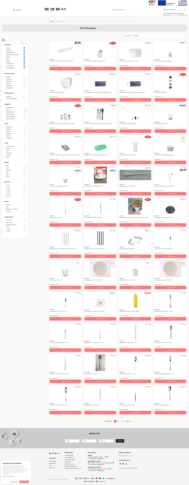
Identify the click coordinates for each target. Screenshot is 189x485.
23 (122, 421)
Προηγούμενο (109, 421)
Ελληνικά (172, 9)
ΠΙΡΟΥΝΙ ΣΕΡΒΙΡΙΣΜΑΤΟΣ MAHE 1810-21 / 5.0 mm (164, 373)
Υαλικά (8, 48)
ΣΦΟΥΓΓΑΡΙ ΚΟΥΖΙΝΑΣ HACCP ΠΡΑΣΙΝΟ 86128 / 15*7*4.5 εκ (96, 154)
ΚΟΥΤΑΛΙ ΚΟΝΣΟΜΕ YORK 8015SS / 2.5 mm (163, 405)
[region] (15, 58)
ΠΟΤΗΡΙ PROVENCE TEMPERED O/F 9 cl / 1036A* (59, 186)
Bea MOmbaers (10, 107)
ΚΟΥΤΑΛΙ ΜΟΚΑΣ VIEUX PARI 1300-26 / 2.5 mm (164, 248)
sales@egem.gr (100, 464)
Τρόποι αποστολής (69, 457)
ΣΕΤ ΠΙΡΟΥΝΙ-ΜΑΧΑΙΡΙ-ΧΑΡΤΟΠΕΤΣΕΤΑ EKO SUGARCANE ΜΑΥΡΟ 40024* (99, 123)
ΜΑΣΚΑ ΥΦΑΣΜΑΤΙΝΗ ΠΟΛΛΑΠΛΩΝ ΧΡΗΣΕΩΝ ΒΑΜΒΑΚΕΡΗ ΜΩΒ (132, 92)
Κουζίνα (8, 61)
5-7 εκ (7, 185)
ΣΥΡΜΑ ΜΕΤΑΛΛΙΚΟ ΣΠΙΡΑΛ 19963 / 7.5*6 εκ (163, 217)
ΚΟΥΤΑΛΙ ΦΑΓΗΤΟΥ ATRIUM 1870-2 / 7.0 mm (163, 342)
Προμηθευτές (52, 463)
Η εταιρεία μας (53, 461)
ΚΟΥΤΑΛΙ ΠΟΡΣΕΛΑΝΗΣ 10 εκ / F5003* (127, 186)
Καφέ (7, 168)
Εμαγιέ (8, 157)
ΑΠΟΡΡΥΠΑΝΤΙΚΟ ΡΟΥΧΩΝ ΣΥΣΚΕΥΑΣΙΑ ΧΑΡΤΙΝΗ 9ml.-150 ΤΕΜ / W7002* (134, 217)
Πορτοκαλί (8, 170)
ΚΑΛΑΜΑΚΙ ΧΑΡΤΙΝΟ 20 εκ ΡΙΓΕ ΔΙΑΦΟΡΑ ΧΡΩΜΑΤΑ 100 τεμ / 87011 (63, 248)
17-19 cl (8, 231)
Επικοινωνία (52, 467)
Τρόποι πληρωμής (69, 455)
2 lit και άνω (9, 220)
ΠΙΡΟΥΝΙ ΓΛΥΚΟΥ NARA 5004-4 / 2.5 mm (127, 405)
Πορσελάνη (9, 50)
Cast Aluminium (10, 146)
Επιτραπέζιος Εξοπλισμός (12, 54)
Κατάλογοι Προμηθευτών (71, 466)
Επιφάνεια (8, 129)
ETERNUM (8, 79)
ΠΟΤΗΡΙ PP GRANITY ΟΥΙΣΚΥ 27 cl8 (56, 280)
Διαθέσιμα (8, 96)
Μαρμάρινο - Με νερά (11, 209)
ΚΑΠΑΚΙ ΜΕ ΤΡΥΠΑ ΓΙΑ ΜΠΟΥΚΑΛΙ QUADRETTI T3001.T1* (95, 61)
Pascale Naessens (10, 118)
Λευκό (7, 176)
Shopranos (65, 479)
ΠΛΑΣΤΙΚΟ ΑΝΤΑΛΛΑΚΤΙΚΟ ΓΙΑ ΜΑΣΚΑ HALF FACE (129, 61)
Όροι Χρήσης (68, 461)
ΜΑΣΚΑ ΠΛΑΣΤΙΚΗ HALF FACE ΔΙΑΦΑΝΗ (127, 248)
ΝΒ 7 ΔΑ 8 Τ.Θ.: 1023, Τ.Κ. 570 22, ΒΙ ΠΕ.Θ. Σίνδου (100, 463)
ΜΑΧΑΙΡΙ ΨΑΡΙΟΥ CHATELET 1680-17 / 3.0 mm (128, 342)
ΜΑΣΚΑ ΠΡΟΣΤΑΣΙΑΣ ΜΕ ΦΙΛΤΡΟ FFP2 (57, 92)
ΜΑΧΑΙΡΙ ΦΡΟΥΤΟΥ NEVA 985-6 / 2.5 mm (93, 405)
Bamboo (8, 148)
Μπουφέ (8, 57)
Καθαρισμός (23, 43)
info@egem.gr (100, 458)
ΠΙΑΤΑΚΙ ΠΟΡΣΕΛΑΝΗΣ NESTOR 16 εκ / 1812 (163, 280)
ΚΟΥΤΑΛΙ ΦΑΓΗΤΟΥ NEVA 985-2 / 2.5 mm (128, 373)
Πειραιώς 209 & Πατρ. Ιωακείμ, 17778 (97, 457)
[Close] (3, 40)
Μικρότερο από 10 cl (11, 224)
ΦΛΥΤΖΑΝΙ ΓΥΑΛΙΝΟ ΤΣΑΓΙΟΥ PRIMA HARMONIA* (94, 186)
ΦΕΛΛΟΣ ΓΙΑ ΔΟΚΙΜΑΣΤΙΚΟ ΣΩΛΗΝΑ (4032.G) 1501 (164, 186)
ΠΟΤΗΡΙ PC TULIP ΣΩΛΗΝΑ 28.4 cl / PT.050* (128, 154)
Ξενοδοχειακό (9, 63)
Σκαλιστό (8, 211)
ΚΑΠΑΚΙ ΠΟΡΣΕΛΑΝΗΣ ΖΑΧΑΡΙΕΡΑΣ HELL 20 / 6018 (164, 154)
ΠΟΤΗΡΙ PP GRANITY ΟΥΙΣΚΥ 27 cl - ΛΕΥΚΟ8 (128, 280)
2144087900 (92, 458)
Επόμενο (128, 421)
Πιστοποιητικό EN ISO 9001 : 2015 (73, 468)
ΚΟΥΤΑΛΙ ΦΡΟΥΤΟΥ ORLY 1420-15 (91, 373)
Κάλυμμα (8, 135)
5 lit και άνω (9, 222)
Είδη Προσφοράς (10, 68)
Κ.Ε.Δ (50, 465)
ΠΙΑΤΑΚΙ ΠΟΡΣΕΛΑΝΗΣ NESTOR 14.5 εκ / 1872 (93, 280)
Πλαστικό (8, 155)
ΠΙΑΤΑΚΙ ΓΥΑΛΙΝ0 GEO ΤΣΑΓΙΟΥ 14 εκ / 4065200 (94, 311)
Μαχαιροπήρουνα (10, 52)
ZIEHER (8, 77)
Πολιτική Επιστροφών (70, 459)
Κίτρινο (8, 174)
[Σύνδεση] (180, 9)
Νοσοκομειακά (10, 65)
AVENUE (8, 83)
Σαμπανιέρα (9, 138)
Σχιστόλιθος (9, 153)
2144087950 (92, 464)
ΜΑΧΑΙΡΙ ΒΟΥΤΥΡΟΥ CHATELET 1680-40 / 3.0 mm (94, 342)
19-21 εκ (8, 196)
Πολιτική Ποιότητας (69, 464)
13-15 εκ (8, 191)
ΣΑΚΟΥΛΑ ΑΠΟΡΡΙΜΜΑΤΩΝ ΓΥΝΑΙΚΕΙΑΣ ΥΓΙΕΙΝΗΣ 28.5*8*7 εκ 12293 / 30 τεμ (65, 154)
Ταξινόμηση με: (128, 35)
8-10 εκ (8, 187)
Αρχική (52, 21)
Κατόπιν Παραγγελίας (11, 98)
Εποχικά (8, 204)
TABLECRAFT (9, 85)
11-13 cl (8, 226)
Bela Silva (8, 109)
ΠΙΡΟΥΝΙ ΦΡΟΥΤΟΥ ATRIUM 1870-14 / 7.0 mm (93, 217)
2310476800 (92, 470)
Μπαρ (7, 59)
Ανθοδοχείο (9, 133)
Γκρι (7, 172)
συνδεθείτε (173, 15)
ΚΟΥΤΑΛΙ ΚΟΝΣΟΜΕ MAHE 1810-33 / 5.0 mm (58, 405)
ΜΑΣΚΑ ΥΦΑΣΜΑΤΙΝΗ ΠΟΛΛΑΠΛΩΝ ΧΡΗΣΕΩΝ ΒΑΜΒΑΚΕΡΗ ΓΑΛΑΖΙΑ (98, 92)
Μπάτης (8, 131)
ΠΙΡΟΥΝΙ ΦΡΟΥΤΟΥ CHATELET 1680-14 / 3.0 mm (59, 342)
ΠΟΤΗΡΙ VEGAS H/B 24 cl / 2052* (161, 123)
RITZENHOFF (9, 88)
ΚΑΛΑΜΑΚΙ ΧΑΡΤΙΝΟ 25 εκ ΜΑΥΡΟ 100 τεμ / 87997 (95, 248)
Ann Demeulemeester (11, 116)
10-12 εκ (8, 189)
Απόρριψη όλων (14, 481)
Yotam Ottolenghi (10, 114)
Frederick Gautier (10, 112)
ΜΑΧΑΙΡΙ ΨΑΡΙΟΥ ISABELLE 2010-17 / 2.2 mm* (164, 311)
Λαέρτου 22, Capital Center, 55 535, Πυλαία (99, 468)
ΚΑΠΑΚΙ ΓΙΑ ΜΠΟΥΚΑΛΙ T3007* (161, 92)
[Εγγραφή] (184, 9)
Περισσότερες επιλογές (8, 476)
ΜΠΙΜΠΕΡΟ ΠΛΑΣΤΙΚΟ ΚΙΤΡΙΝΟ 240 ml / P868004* (129, 311)
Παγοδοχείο (9, 127)
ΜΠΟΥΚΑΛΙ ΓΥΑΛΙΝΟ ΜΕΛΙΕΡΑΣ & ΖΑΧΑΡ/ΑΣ (163, 61)
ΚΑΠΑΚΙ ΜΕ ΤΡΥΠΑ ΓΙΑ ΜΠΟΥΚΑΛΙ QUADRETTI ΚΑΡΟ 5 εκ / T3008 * (62, 123)
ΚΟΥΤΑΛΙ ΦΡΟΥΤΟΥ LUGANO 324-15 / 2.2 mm (58, 311)
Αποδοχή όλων (24, 481)
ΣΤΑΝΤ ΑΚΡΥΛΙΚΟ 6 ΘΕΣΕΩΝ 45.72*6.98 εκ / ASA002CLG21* (61, 61)
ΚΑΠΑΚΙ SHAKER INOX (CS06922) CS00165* (128, 123)
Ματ (7, 206)
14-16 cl (8, 229)
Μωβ (7, 165)
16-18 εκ (8, 194)
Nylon (7, 150)
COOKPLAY (9, 81)
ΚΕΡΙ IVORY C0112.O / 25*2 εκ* (56, 217)
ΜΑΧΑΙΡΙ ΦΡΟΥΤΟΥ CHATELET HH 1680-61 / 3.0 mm (59, 373)
